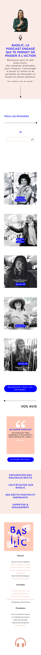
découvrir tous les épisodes (20, 388)
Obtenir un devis (20, 626)
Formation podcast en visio (20, 591)
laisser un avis (20, 459)
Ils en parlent (20, 573)
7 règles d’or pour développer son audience (20, 599)
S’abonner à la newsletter (20, 579)
